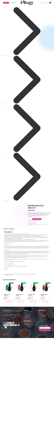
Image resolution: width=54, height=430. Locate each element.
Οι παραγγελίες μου (27, 315)
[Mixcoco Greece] (27, 2)
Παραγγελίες (41, 312)
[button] (32, 221)
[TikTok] (14, 2)
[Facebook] (11, 2)
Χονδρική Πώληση (27, 324)
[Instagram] (13, 2)
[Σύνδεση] (44, 3)
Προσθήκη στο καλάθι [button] (8, 300)
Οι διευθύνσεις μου (27, 316)
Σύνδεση (25, 312)
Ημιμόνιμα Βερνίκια (5, 55)
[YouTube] (8, 319)
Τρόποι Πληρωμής (42, 314)
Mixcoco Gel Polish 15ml (38, 224)
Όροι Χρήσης (41, 320)
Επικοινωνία (26, 323)
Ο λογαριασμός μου (27, 314)
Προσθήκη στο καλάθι (37, 219)
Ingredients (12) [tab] (11, 228)
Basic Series (4, 152)
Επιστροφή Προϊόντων (42, 316)
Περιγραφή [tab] (5, 228)
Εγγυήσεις (40, 318)
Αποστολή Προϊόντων (42, 315)
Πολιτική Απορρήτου (42, 319)
